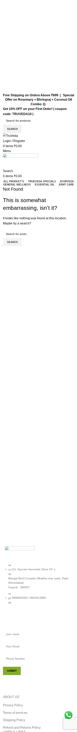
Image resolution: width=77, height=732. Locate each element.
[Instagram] (20, 617)
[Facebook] (10, 617)
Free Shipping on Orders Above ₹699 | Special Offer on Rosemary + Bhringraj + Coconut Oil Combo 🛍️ (38, 100)
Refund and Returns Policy (22, 727)
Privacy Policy (13, 705)
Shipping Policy (14, 720)
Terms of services (15, 712)
